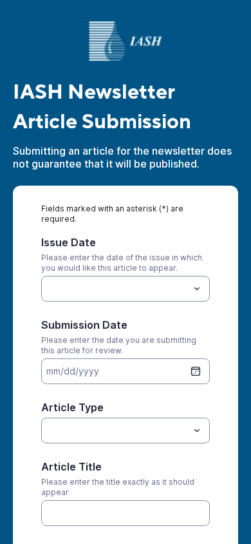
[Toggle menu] (197, 289)
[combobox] (125, 289)
